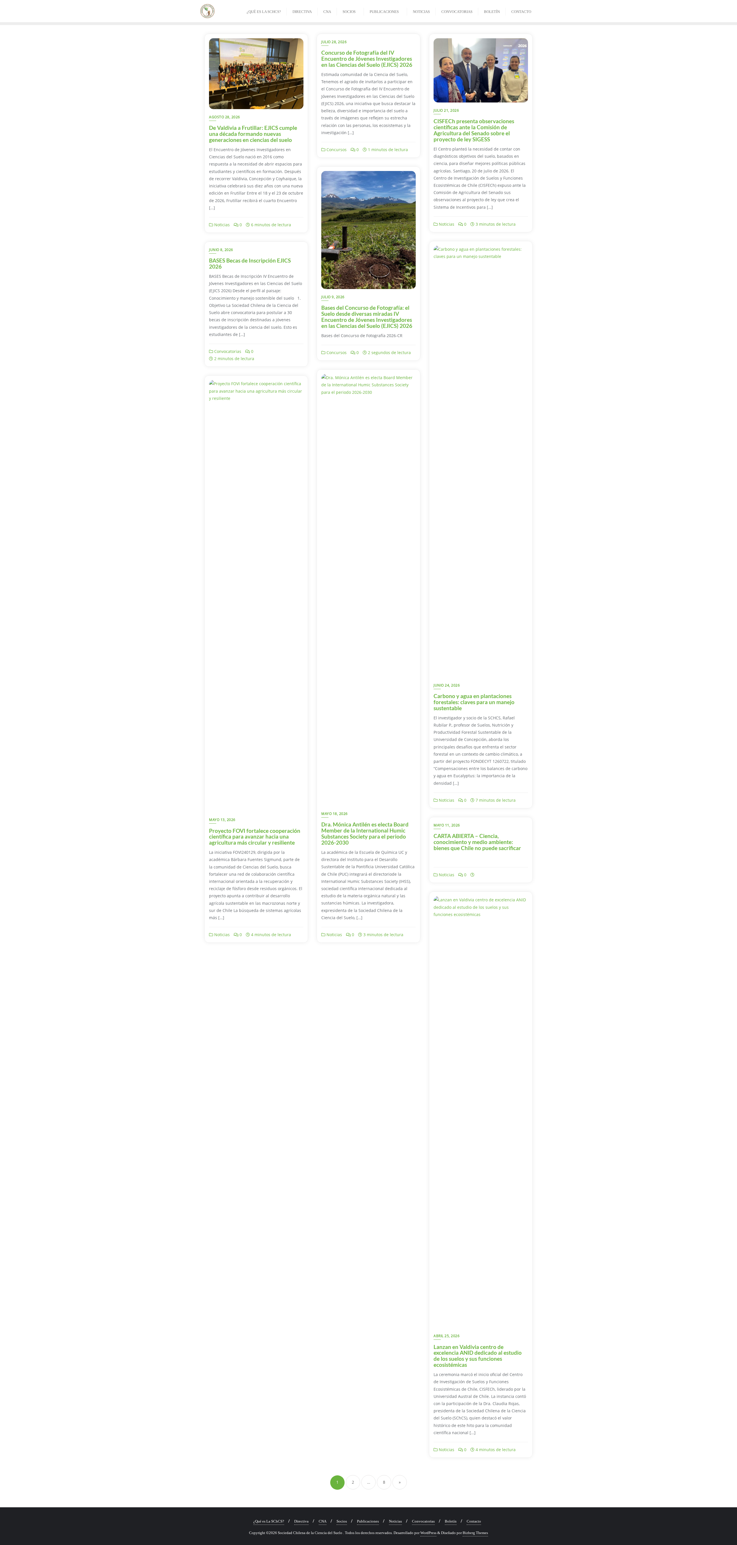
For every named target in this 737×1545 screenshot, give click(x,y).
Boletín (451, 1521)
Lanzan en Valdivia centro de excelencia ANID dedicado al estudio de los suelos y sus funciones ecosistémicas (478, 1355)
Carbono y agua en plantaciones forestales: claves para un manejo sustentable (474, 702)
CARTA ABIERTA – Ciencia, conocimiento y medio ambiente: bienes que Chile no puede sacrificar (477, 842)
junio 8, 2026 (221, 249)
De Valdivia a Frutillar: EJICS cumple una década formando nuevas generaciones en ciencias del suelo (253, 133)
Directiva (301, 1521)
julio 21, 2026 (446, 110)
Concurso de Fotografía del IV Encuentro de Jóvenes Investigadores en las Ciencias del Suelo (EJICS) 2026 (366, 58)
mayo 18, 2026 (334, 813)
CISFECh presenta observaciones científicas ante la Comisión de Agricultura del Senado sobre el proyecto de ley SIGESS (474, 130)
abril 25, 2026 (446, 1335)
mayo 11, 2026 (447, 825)
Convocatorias (227, 351)
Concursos (336, 149)
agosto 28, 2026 (224, 117)
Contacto (474, 1521)
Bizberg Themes (475, 1533)
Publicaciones (368, 1521)
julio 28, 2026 (334, 41)
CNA (322, 1521)
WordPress (428, 1533)
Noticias (221, 224)
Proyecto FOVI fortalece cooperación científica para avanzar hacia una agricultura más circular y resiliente (254, 836)
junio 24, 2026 (447, 685)
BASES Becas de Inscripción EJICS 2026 (250, 263)
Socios (342, 1521)
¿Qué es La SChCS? (268, 1521)
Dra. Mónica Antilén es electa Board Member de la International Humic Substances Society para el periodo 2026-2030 (365, 833)
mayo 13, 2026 (222, 819)
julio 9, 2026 (333, 296)
